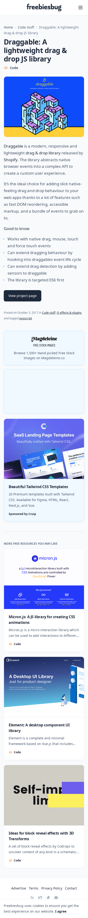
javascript (25, 318)
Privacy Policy (51, 888)
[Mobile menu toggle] (80, 7)
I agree (60, 911)
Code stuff (26, 27)
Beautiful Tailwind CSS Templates (38, 486)
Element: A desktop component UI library (39, 727)
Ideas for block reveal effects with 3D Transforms (41, 836)
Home (8, 27)
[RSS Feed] (32, 898)
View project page (22, 295)
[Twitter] (40, 898)
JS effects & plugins (69, 313)
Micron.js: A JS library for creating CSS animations (42, 619)
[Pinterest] (56, 898)
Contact (71, 888)
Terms (33, 888)
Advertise (18, 888)
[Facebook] (48, 898)
